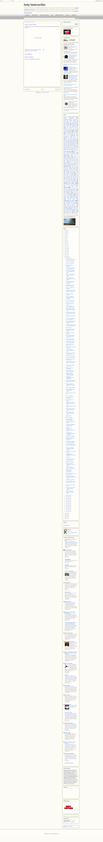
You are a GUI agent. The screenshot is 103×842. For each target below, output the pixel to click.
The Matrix (66, 131)
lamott (76, 164)
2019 (66, 241)
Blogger (57, 833)
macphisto (70, 168)
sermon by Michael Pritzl (70, 357)
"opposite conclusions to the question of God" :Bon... (70, 403)
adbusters (71, 134)
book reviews (73, 140)
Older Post (57, 89)
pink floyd (76, 177)
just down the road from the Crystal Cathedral (70, 442)
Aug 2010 (68, 500)
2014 (66, 250)
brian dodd (66, 141)
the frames (71, 205)
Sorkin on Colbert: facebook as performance (69, 470)
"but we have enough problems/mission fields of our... (70, 477)
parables (74, 175)
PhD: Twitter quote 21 (73, 572)
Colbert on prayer (69, 417)
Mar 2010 (68, 508)
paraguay (65, 176)
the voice (76, 205)
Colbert (70, 120)
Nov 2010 (68, 495)
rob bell (76, 184)
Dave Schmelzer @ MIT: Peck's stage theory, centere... (70, 336)
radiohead (65, 181)
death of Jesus (67, 149)
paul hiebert (70, 176)
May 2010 (68, 504)
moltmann (65, 172)
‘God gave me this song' (70, 355)
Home (42, 89)
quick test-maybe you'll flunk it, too (70, 345)
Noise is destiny (69, 327)
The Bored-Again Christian (70, 622)
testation (65, 205)
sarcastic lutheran (72, 188)
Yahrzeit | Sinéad (68, 550)
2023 (66, 235)
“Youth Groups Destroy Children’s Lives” (70, 460)
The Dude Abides (68, 549)
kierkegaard (76, 163)
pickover (71, 177)
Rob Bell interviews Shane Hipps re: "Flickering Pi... (70, 291)
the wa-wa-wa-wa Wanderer (69, 266)
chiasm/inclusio (73, 143)
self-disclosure (72, 190)
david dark (70, 148)
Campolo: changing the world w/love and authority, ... (70, 282)
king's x (66, 164)
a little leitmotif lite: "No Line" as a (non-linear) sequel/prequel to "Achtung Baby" (72, 56)
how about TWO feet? (70, 461)
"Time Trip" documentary (70, 387)
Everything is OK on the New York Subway (70, 286)
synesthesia (68, 203)
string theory (66, 201)
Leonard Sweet (66, 123)
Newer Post (27, 89)
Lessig (72, 123)
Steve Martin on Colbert (70, 436)
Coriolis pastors (68, 415)
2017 (66, 245)
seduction (65, 190)
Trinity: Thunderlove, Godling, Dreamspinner (70, 468)
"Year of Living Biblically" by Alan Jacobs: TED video (70, 271)
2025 (66, 232)
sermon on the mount (74, 191)
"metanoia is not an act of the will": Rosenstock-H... (70, 362)
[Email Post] (43, 49)
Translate (72, 821)
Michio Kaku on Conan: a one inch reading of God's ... (70, 409)
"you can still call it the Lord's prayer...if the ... (70, 339)
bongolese (65, 140)
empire (65, 154)
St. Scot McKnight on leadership (69, 398)
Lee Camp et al (72, 642)
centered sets (72, 142)
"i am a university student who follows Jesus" (70, 268)
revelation (71, 184)
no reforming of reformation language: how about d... (70, 433)
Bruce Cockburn (68, 118)
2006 (66, 518)
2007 (66, 516)
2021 (66, 238)
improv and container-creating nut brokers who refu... (70, 448)
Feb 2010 (68, 509)
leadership (66, 166)
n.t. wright (70, 174)
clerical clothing (73, 145)
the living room (68, 704)
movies (71, 172)
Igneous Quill (67, 592)
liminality (74, 167)
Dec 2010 (68, 257)
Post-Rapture (67, 685)
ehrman (67, 153)
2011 (66, 254)
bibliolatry (74, 139)
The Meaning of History (70, 479)
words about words (67, 212)
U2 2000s (68, 132)
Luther (77, 123)
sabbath (72, 187)
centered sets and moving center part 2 (70, 474)
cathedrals (76, 141)
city (66, 145)
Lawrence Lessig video (70, 301)
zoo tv (70, 213)
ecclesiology (67, 152)
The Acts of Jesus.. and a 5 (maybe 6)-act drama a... (70, 482)
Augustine (65, 116)
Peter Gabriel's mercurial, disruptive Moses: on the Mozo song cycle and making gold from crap (73, 77)
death (76, 148)
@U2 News (67, 564)
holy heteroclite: (35, 4)
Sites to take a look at (69, 695)
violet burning (66, 209)
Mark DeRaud (67, 124)
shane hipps (74, 193)
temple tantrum (71, 204)
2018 (66, 243)
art (77, 138)
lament (70, 164)
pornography (70, 179)
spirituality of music (69, 200)
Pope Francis (75, 126)
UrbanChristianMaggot (69, 753)
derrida (70, 150)
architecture (72, 138)
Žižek (74, 213)
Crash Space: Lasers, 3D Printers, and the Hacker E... (70, 488)
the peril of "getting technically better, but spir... (70, 350)
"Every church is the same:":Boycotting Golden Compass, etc (71, 88)
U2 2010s (76, 132)
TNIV (75, 129)
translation (66, 207)
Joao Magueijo (66, 122)
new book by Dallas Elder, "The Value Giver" (70, 319)
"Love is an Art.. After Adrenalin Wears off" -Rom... (70, 413)
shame (75, 192)
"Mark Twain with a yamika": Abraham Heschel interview (69, 374)
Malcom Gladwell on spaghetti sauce (69, 420)
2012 (66, 253)
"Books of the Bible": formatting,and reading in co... (70, 384)
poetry (65, 179)
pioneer (67, 178)
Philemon (74, 125)
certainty (65, 143)
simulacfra (65, 194)
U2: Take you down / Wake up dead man (70, 371)
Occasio (66, 674)
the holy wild (67, 732)
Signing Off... (67, 565)
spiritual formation (74, 198)
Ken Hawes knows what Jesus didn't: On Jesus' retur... (70, 313)
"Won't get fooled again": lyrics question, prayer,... (70, 390)
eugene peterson (67, 156)
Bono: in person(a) (69, 395)
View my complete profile (72, 532)
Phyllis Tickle (66, 126)
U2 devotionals (68, 133)
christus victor (75, 144)
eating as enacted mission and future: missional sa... (70, 381)
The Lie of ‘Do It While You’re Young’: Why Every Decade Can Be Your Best (71, 542)
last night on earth (73, 165)
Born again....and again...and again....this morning (72, 47)
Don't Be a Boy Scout (68, 593)
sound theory (69, 196)
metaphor (67, 170)
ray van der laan (73, 181)
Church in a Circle (68, 712)
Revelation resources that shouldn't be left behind (70, 325)
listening (65, 168)
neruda (70, 175)
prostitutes (69, 180)
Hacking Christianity (69, 762)
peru (75, 176)
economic (76, 151)
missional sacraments (70, 171)
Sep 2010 (68, 498)
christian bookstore (67, 144)
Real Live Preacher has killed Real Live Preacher (70, 438)
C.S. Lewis (73, 119)
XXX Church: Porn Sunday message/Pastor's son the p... (70, 429)
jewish (65, 163)
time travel (73, 206)
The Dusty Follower (69, 723)
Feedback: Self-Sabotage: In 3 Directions (70, 354)
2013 (66, 251)
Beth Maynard (73, 116)
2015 (66, 248)
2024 (66, 233)
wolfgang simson (75, 209)
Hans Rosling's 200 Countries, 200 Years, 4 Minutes (70, 278)
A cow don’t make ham (70, 263)
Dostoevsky (71, 121)
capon (71, 141)
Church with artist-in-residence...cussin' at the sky (70, 464)
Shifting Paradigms (69, 663)
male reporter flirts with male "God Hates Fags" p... (70, 445)
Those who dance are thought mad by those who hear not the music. (71, 653)
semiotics (65, 191)
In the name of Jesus (68, 754)
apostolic (65, 138)
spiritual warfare (71, 199)
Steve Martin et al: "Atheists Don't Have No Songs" (71, 454)
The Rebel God (68, 582)
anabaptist (73, 135)
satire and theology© (69, 571)
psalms (74, 180)
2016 (66, 246)
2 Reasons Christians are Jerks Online (70, 359)
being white (68, 139)
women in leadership (33, 50)
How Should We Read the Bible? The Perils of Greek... (70, 322)
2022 (66, 237)
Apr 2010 (68, 506)
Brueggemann (66, 119)
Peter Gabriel (66, 125)
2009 (66, 513)
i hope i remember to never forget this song (70, 307)
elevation (73, 153)
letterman (70, 167)
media (77, 169)
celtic (66, 142)
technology (75, 203)
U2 (70, 131)
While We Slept (68, 601)
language (66, 165)
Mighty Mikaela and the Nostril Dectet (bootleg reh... (70, 309)
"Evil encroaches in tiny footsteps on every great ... (70, 330)
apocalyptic (66, 137)
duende (75, 150)
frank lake (75, 156)
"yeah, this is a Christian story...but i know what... (70, 275)
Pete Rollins (74, 124)
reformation (66, 184)
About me (69, 531)
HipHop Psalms (67, 560)
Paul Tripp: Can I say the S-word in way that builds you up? (70, 85)
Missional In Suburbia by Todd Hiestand (73, 102)
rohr (67, 186)
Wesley (65, 134)
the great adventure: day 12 (70, 733)
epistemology (66, 155)
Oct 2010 (68, 496)
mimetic (76, 170)
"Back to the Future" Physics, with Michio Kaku (70, 492)
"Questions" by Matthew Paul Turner (70, 366)
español (75, 155)
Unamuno (75, 133)
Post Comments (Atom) (45, 92)
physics (65, 177)
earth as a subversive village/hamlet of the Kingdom (70, 297)
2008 (66, 515)
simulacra (71, 194)
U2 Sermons (67, 694)
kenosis (71, 163)
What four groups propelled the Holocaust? (73, 68)
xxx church (76, 212)
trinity (72, 207)
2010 (66, 256)
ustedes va (74, 208)
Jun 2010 (68, 503)
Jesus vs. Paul (68, 457)
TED (28, 50)
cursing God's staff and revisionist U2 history (70, 342)
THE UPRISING (68, 559)
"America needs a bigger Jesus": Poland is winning (70, 425)
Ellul (75, 121)
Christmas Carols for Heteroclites (69, 368)
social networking (74, 195)
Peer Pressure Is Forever (70, 641)
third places (67, 206)
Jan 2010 (68, 511)
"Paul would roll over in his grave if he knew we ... (71, 260)
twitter (77, 207)
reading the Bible (69, 183)
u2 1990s (67, 208)
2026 (66, 230)
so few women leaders (70, 300)
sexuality (68, 192)
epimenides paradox (73, 154)
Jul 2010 (67, 501)
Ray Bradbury (70, 127)
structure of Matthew (74, 201)
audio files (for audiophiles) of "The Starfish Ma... (70, 377)
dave (70, 529)
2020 (66, 240)
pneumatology (73, 178)
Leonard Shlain (73, 122)
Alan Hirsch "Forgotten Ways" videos (70, 109)
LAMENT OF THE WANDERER (70, 724)
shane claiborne (67, 193)
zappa (66, 213)
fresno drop (66, 157)
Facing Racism (67, 583)
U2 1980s (76, 131)
